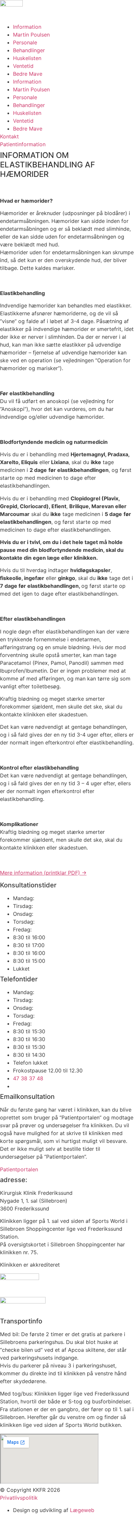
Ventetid (23, 66)
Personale (25, 42)
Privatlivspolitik (19, 1497)
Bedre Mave (27, 73)
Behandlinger (29, 50)
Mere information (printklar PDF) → (43, 872)
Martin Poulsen (31, 34)
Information (27, 26)
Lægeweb (82, 1510)
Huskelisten (27, 58)
